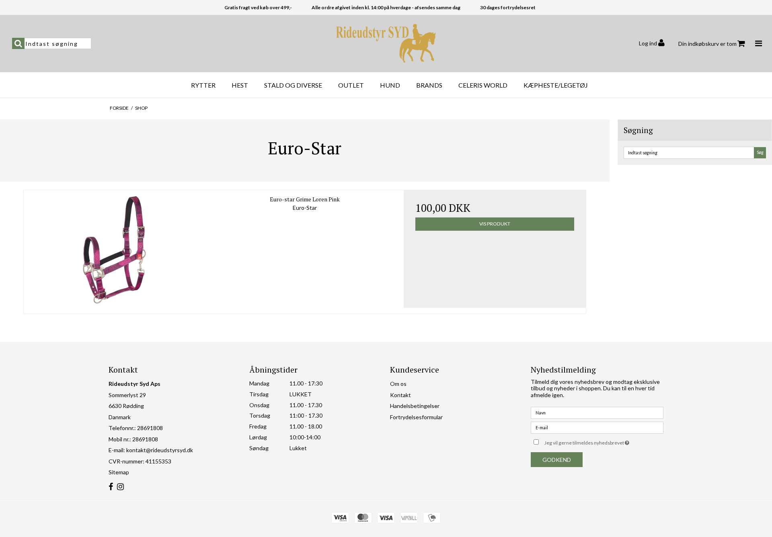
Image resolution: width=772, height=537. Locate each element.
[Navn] (597, 412)
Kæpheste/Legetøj (556, 85)
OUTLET (351, 85)
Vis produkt (494, 224)
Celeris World (482, 85)
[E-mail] (597, 427)
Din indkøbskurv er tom (707, 43)
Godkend (556, 459)
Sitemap (119, 472)
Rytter (203, 85)
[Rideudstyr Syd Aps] (386, 43)
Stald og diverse (293, 85)
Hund (390, 85)
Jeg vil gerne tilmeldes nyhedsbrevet (603, 441)
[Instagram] (120, 487)
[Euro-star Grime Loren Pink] (115, 249)
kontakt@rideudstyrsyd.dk (159, 450)
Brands (429, 85)
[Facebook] (111, 487)
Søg (760, 152)
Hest (240, 85)
